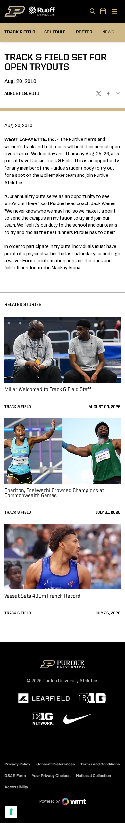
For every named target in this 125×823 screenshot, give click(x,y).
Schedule (55, 32)
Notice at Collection (93, 775)
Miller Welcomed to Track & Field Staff (47, 389)
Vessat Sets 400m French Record (42, 596)
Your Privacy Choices (51, 775)
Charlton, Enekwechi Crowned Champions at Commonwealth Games (54, 493)
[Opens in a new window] (44, 698)
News (108, 32)
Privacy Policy (17, 764)
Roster (84, 32)
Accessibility (16, 786)
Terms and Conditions (100, 764)
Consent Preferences (55, 764)
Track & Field (17, 407)
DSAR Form (15, 775)
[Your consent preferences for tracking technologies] (11, 812)
